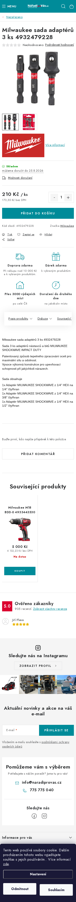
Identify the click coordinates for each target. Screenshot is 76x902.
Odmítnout (19, 888)
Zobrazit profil (35, 666)
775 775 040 (42, 790)
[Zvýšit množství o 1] (68, 197)
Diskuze (43, 318)
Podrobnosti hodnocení (59, 45)
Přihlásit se (56, 730)
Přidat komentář (38, 454)
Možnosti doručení (20, 178)
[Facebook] (34, 816)
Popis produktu (18, 318)
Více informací (55, 145)
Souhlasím (56, 889)
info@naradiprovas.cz (41, 782)
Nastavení (38, 874)
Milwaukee (67, 226)
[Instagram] (44, 816)
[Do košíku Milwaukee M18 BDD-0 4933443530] (19, 571)
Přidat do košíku (38, 213)
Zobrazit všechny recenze (50, 609)
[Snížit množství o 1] (54, 197)
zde (6, 864)
